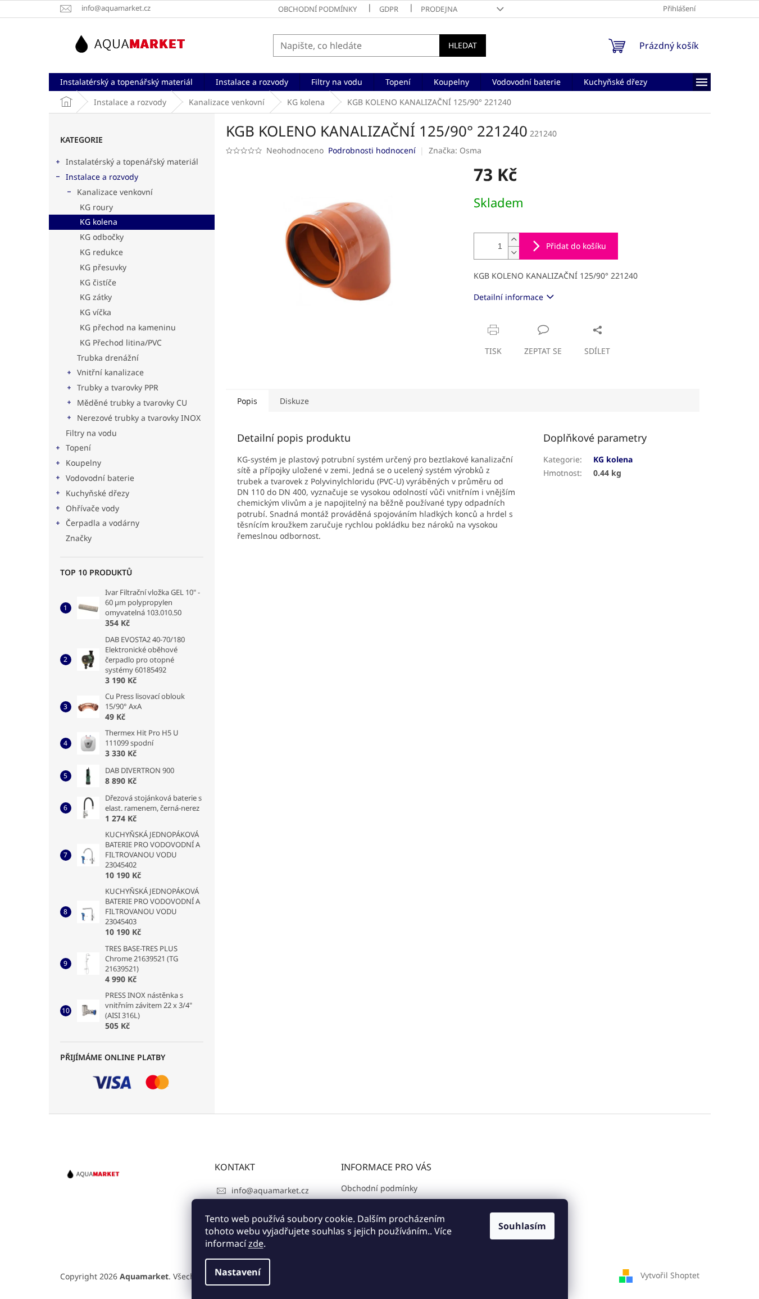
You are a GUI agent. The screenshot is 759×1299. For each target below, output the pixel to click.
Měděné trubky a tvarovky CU (132, 402)
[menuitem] (126, 82)
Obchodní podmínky (317, 9)
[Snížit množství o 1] (513, 252)
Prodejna (439, 9)
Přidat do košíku (576, 245)
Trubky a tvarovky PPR (117, 387)
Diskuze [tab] (294, 401)
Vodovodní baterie (100, 478)
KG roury (96, 207)
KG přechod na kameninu (128, 327)
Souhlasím (522, 1226)
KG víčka (95, 312)
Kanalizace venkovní (115, 192)
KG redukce (101, 252)
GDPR (388, 9)
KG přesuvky (103, 267)
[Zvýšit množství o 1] (513, 239)
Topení (78, 447)
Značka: (455, 150)
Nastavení (238, 1272)
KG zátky (96, 297)
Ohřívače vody (92, 508)
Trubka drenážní (108, 357)
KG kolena (98, 221)
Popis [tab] (247, 401)
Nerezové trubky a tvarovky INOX (139, 417)
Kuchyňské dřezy (97, 493)
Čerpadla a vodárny (102, 522)
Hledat (462, 45)
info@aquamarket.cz (270, 1190)
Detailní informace (508, 297)
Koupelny (83, 462)
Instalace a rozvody (102, 176)
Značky (79, 538)
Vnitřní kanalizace (110, 372)
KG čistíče (98, 282)
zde (255, 1243)
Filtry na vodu (91, 433)
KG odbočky (102, 236)
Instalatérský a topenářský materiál (132, 161)
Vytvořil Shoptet (669, 1275)
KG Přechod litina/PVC (121, 342)
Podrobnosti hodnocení (372, 150)
